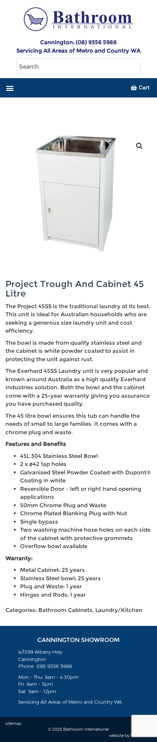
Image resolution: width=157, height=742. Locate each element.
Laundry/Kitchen (118, 610)
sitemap (13, 723)
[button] (10, 88)
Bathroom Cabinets (65, 610)
